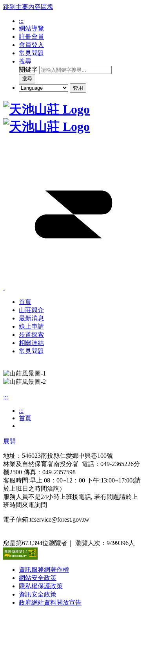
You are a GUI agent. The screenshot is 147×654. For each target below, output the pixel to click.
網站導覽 (31, 28)
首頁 (25, 418)
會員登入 (31, 45)
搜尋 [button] (25, 61)
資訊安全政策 (37, 594)
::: (21, 21)
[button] (73, 285)
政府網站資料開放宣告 (50, 602)
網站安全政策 (37, 578)
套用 (78, 88)
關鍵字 (28, 69)
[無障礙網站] (20, 557)
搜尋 (27, 78)
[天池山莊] (46, 109)
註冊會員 (31, 36)
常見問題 (31, 53)
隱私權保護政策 (41, 586)
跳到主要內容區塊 (28, 7)
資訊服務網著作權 (44, 569)
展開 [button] (9, 441)
